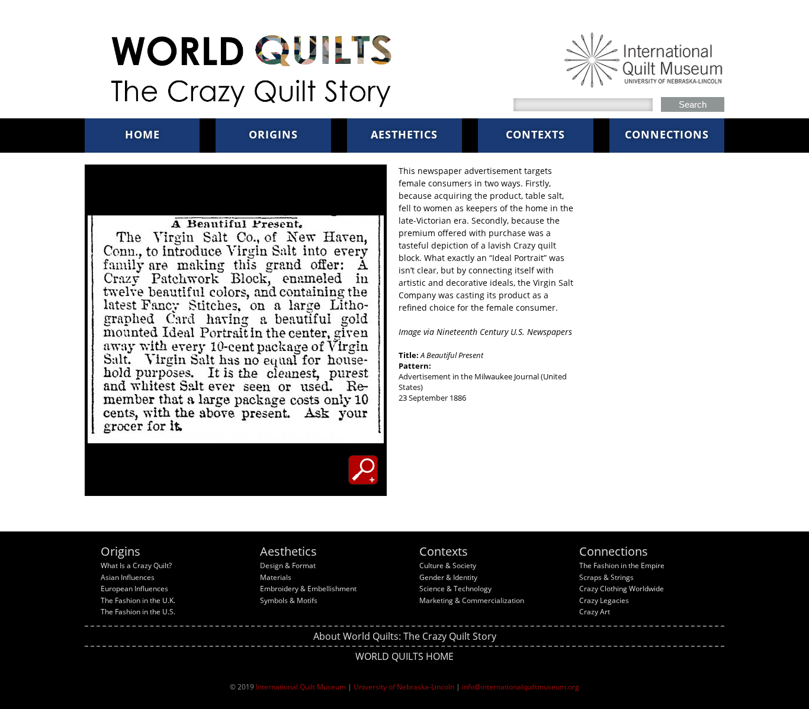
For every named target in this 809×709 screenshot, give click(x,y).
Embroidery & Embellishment (308, 589)
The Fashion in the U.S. (138, 612)
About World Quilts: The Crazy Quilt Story (404, 636)
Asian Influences (128, 577)
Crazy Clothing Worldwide (621, 589)
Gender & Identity (448, 577)
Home (142, 134)
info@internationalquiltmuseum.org (520, 687)
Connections (667, 134)
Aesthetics (404, 134)
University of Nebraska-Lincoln (404, 687)
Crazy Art (594, 612)
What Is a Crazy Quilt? (136, 565)
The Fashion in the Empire (621, 565)
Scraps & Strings (606, 577)
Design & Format (288, 565)
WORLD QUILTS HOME (404, 656)
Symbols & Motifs (288, 600)
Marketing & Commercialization (471, 600)
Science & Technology (455, 589)
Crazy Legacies (604, 600)
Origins (273, 134)
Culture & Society (447, 565)
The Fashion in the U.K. (138, 600)
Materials (275, 577)
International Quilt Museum (301, 687)
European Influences (134, 589)
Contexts (535, 134)
